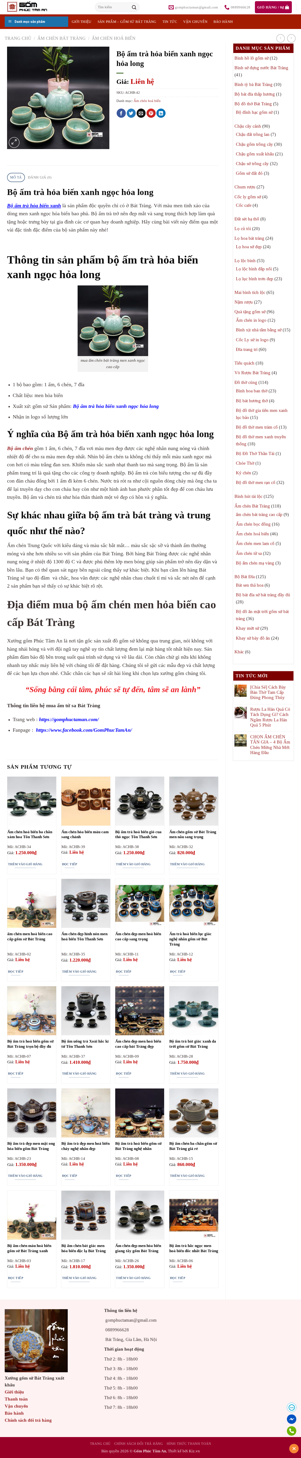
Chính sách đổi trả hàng (28, 1420)
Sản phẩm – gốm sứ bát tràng (127, 22)
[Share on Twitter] (131, 113)
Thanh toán (16, 1399)
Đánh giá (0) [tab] (40, 177)
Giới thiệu (14, 1391)
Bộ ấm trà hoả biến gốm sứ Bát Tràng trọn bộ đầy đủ (30, 1044)
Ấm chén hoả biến (113, 38)
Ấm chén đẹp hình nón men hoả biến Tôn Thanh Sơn (84, 936)
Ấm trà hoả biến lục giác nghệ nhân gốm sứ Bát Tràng (190, 939)
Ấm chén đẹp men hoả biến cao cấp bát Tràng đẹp (138, 1044)
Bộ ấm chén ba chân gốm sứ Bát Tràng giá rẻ (193, 1146)
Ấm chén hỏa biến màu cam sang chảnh (85, 834)
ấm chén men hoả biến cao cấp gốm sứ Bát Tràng (29, 936)
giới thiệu (81, 22)
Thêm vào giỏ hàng (25, 864)
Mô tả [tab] (16, 177)
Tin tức (169, 22)
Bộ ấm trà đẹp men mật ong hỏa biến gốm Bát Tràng (31, 1146)
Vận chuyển (195, 22)
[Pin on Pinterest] (151, 113)
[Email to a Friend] (141, 113)
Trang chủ (18, 38)
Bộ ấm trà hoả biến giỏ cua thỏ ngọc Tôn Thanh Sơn (138, 834)
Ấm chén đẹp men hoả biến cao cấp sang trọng (138, 936)
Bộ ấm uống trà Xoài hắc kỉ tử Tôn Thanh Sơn (85, 1044)
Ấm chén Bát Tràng (61, 38)
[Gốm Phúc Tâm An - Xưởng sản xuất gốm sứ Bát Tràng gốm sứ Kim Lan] (32, 7)
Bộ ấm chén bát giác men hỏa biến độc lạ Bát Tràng (83, 1248)
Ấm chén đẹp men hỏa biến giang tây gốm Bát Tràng (138, 1248)
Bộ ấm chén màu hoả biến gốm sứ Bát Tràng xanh (29, 1248)
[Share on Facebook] (121, 113)
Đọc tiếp (69, 864)
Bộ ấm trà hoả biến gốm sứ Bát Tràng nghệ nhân (138, 1146)
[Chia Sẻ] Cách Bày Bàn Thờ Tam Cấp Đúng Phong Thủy (268, 692)
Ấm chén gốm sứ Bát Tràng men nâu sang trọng (192, 834)
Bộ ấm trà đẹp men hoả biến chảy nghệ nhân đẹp (85, 1146)
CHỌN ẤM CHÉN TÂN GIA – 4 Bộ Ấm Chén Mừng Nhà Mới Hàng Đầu (270, 744)
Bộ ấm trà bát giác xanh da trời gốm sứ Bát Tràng (192, 1044)
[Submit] (134, 7)
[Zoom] (14, 142)
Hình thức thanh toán (189, 1444)
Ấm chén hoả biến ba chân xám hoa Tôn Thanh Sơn (29, 834)
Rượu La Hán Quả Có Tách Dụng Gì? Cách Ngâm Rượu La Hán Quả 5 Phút (270, 717)
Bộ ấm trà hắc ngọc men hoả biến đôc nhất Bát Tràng (193, 1248)
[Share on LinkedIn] (161, 113)
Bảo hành (223, 22)
